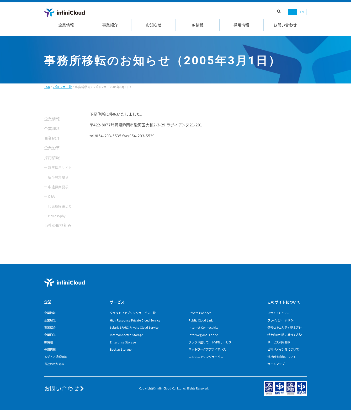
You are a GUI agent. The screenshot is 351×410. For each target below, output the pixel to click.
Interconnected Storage (126, 335)
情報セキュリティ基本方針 (284, 327)
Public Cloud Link (201, 320)
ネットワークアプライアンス (207, 349)
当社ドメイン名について (283, 349)
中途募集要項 (58, 186)
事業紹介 (52, 138)
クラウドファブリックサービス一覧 (133, 313)
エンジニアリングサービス (206, 357)
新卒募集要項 (58, 177)
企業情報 (52, 119)
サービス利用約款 (278, 342)
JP (293, 12)
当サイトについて (278, 313)
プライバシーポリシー (281, 320)
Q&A (51, 196)
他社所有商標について (281, 357)
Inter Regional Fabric (203, 335)
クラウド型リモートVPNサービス (210, 342)
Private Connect (200, 313)
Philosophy (56, 215)
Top (47, 86)
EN (302, 12)
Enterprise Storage (123, 342)
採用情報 (52, 157)
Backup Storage (121, 349)
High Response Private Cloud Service (135, 320)
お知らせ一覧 (62, 86)
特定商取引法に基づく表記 (284, 335)
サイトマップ (276, 364)
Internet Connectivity (203, 327)
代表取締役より (60, 206)
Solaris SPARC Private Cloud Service (134, 327)
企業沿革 (52, 148)
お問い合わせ (62, 388)
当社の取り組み (57, 225)
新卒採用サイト (60, 167)
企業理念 (52, 128)
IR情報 (48, 342)
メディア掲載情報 (55, 357)
